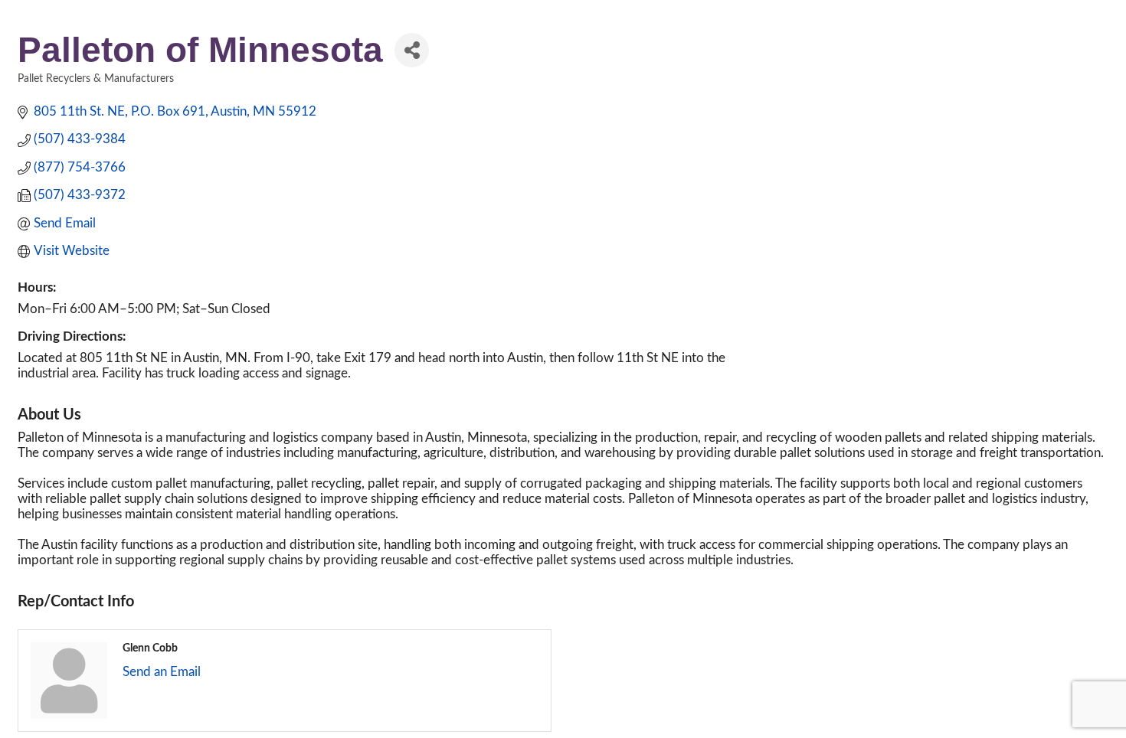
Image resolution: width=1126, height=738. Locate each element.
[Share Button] (411, 50)
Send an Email (162, 671)
